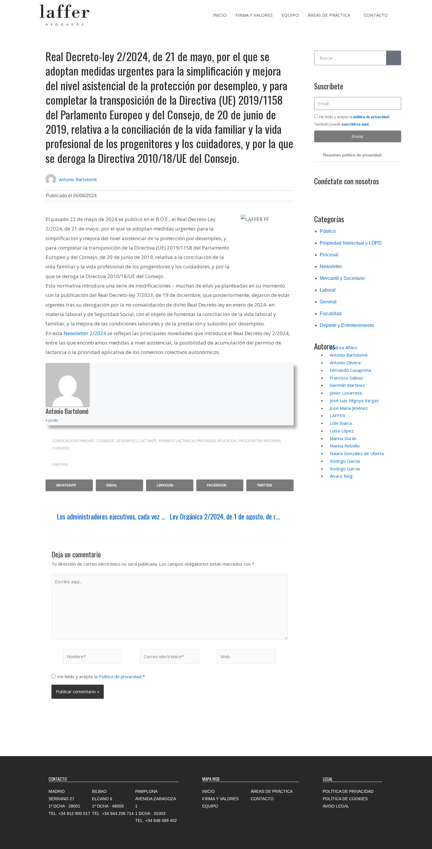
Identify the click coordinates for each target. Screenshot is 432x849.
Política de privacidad (121, 676)
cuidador (105, 440)
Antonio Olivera (345, 362)
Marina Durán (343, 438)
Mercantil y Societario (342, 278)
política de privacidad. (371, 117)
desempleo (127, 440)
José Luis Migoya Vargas (354, 400)
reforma (272, 440)
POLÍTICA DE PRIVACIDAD (348, 791)
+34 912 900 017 (74, 813)
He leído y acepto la (101, 676)
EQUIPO (290, 15)
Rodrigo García (345, 461)
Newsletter (331, 266)
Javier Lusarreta (346, 393)
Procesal (329, 254)
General (328, 301)
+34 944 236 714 (118, 813)
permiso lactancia (177, 440)
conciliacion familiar (73, 440)
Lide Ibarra (341, 423)
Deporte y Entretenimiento (347, 325)
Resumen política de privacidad (352, 155)
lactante (148, 440)
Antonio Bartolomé (78, 179)
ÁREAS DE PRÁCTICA (329, 15)
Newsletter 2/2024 (84, 333)
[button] (69, 485)
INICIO (220, 15)
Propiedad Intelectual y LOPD (351, 242)
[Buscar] (393, 58)
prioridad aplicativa (217, 440)
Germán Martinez (347, 385)
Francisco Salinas (346, 378)
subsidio (60, 448)
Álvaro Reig (341, 476)
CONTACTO (376, 15)
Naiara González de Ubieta (357, 453)
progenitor (250, 440)
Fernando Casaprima (350, 370)
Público (328, 231)
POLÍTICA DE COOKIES (345, 798)
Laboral (60, 464)
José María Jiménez (349, 408)
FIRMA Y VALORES (254, 15)
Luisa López (342, 431)
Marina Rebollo (345, 446)
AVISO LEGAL (336, 806)
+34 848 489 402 (161, 820)
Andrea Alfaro (343, 347)
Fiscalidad (330, 313)
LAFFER (337, 415)
